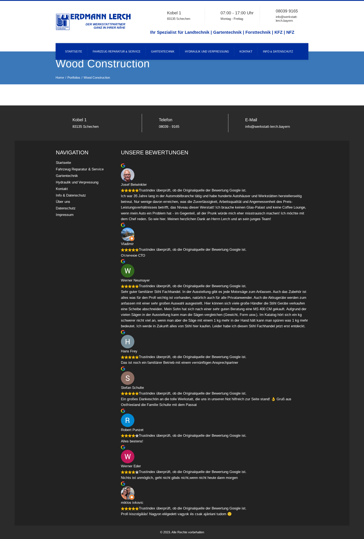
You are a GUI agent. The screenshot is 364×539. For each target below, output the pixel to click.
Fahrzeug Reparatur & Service (117, 51)
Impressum (65, 215)
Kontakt (246, 51)
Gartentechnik (162, 51)
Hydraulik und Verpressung (207, 51)
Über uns (63, 202)
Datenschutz (66, 208)
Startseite (73, 51)
